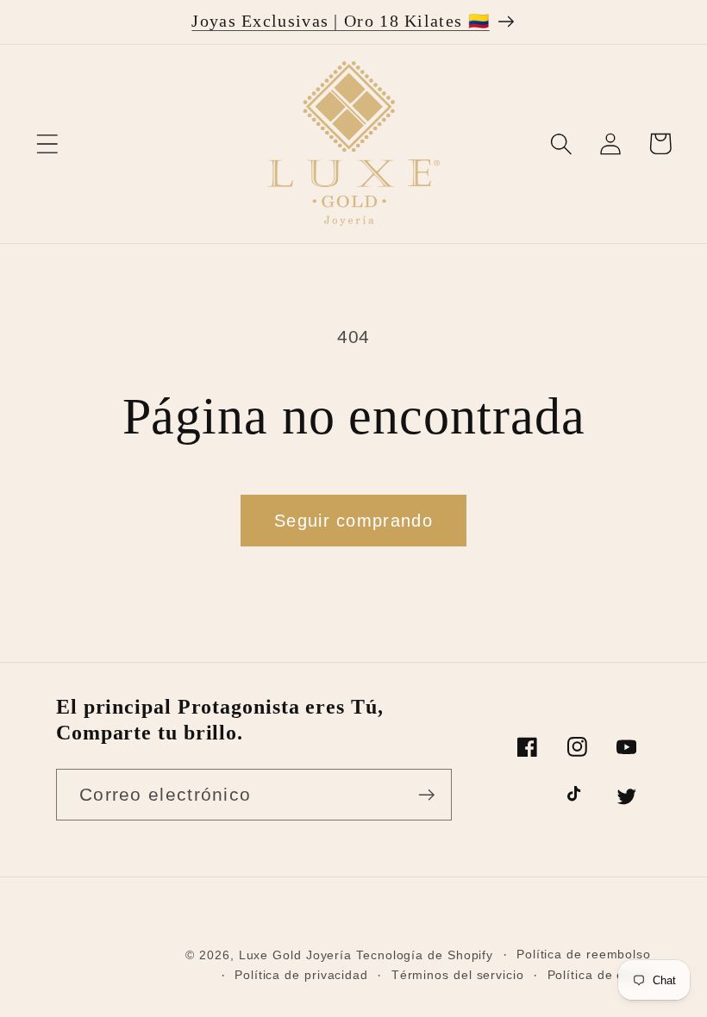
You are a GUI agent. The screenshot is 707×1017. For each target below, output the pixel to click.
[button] (47, 143)
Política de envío (599, 975)
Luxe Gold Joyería (297, 955)
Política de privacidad (301, 975)
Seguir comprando (353, 520)
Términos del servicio (457, 975)
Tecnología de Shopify (424, 955)
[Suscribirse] (426, 795)
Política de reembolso (583, 954)
